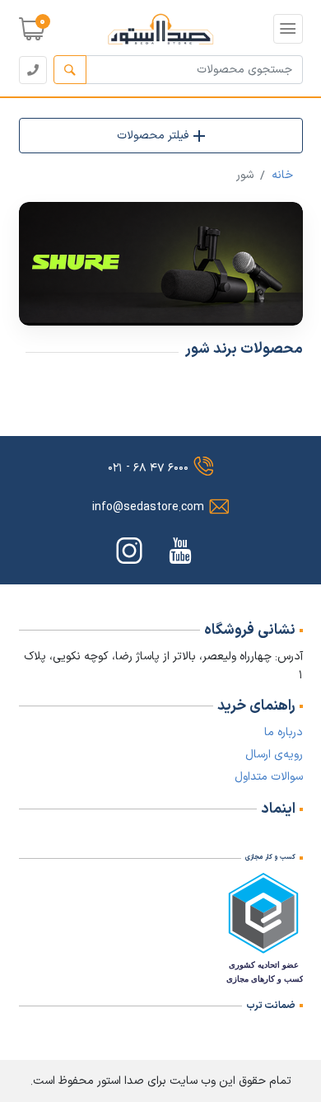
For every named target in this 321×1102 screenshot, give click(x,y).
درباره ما (283, 732)
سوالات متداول (269, 776)
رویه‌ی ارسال (274, 754)
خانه (282, 175)
